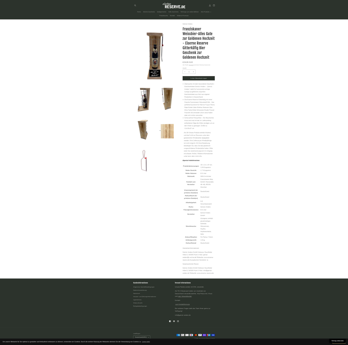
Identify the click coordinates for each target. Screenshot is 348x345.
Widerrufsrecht (137, 303)
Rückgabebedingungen (140, 306)
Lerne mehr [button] (146, 341)
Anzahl (184, 68)
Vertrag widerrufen (338, 341)
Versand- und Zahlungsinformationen (144, 296)
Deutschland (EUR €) (141, 337)
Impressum (136, 293)
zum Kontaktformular (182, 304)
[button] (135, 5)
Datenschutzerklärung (140, 290)
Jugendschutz (137, 300)
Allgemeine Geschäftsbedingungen (144, 287)
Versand (191, 65)
